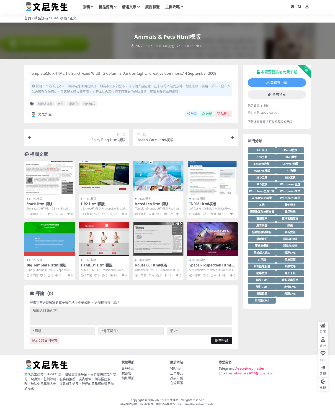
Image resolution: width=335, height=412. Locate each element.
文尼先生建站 (170, 400)
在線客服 (176, 383)
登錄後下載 (278, 82)
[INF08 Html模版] (212, 177)
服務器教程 (290, 246)
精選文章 (129, 6)
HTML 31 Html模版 (97, 265)
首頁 (27, 18)
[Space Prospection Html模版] (212, 239)
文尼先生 (45, 114)
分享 (194, 113)
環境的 (73, 104)
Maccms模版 (262, 171)
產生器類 (290, 259)
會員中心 (128, 368)
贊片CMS (262, 287)
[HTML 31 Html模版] (104, 239)
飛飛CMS (290, 294)
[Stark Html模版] (49, 177)
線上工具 (290, 273)
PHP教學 (290, 171)
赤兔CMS (290, 287)
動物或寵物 (45, 104)
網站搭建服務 (262, 266)
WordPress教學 (262, 198)
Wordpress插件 (290, 191)
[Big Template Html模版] (49, 239)
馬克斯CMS (262, 300)
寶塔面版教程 (290, 218)
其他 (262, 205)
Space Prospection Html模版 (211, 267)
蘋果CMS (262, 280)
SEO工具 (261, 177)
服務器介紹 (290, 239)
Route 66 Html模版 (151, 265)
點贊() (225, 113)
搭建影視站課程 (261, 232)
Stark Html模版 (39, 204)
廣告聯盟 (152, 6)
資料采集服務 (290, 280)
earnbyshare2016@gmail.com (252, 373)
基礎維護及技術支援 (262, 212)
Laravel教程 (262, 164)
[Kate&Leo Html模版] (158, 177)
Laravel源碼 (290, 164)
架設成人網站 (262, 253)
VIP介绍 (175, 368)
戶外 (61, 104)
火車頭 (262, 259)
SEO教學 (261, 184)
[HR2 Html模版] (104, 177)
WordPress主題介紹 (262, 191)
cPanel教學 (290, 150)
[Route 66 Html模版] (158, 239)
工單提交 (176, 373)
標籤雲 (126, 373)
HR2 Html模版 (93, 204)
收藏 (209, 113)
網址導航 (128, 378)
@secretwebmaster (249, 368)
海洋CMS (290, 253)
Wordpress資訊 (290, 198)
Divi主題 (261, 157)
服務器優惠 (262, 246)
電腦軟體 (261, 294)
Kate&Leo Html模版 (151, 204)
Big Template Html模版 (46, 265)
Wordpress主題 (290, 184)
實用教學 (290, 212)
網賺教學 (261, 273)
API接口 (262, 150)
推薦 (290, 225)
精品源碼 (106, 6)
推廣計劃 (176, 378)
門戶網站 (89, 104)
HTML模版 (59, 18)
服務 (86, 6)
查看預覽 (279, 94)
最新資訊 (290, 232)
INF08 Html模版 (202, 204)
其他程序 (290, 205)
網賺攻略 (290, 266)
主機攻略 (172, 6)
